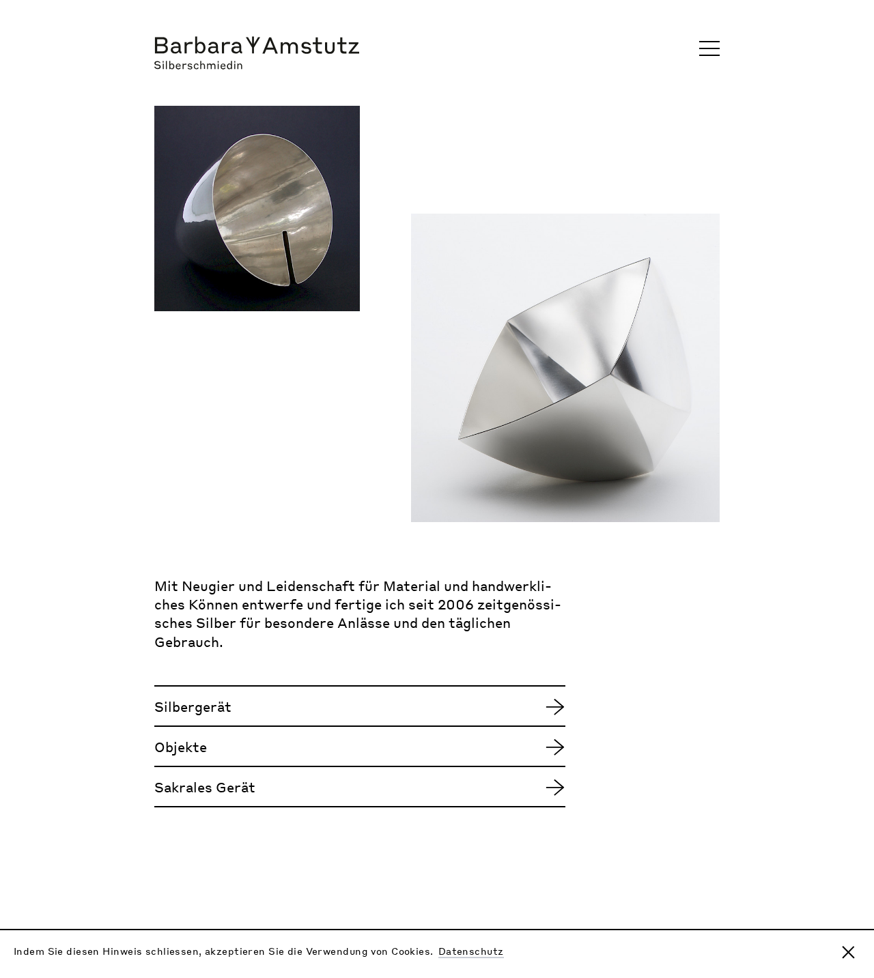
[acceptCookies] (848, 952)
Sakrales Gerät (204, 787)
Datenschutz (471, 951)
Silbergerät (192, 706)
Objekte (180, 747)
